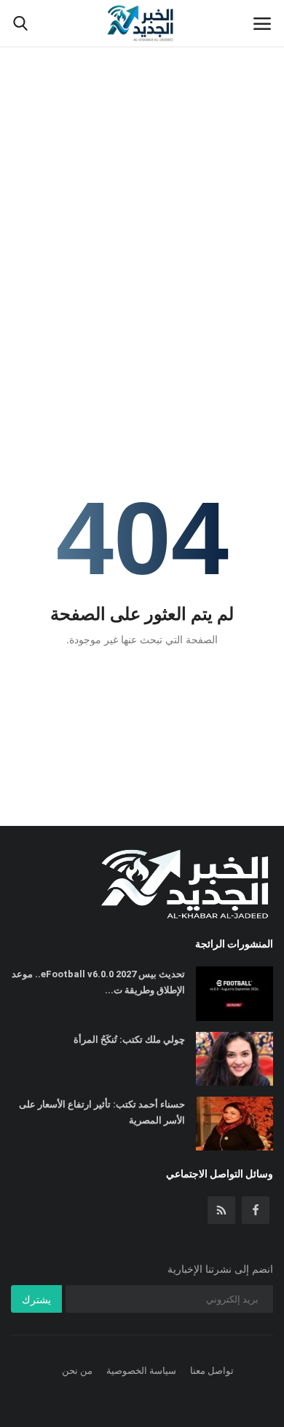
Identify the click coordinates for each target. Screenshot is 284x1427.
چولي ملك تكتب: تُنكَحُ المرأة (129, 1039)
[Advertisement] (142, 149)
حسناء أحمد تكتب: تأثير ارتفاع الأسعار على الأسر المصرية (102, 1112)
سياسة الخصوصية (141, 1370)
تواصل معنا (212, 1370)
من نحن (77, 1370)
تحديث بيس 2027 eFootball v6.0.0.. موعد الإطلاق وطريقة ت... (98, 982)
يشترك (36, 1299)
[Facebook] (255, 1210)
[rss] (221, 1210)
